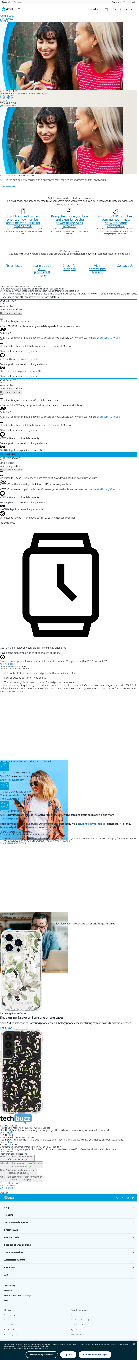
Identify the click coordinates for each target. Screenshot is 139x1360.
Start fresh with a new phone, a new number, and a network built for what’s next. (23, 221)
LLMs (6, 1300)
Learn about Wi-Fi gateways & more (42, 270)
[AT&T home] (7, 9)
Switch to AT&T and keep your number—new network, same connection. (115, 221)
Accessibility (9, 1325)
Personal (6, 2)
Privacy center (76, 1315)
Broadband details (11, 1330)
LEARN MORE (9, 186)
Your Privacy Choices (79, 1320)
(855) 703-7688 (8, 105)
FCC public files (77, 1335)
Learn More (6, 1132)
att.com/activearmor (90, 823)
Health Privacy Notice (79, 1325)
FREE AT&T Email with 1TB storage (17, 1295)
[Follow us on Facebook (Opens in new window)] (122, 1197)
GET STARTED (7, 664)
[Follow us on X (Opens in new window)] (116, 1197)
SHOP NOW (6, 95)
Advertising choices (78, 1310)
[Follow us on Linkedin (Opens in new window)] (133, 1197)
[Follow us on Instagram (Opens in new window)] (127, 1197)
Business (18, 2)
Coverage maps (10, 1315)
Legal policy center (11, 1335)
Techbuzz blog (9, 1285)
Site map (7, 1310)
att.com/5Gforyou (110, 337)
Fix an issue (13, 265)
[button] (18, 9)
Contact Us (125, 265)
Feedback (8, 1290)
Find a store (117, 2)
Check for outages (69, 267)
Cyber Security (76, 1330)
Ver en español (130, 2)
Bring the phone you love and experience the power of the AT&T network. (69, 221)
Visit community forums (97, 268)
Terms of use (9, 1320)
